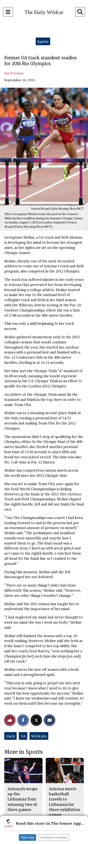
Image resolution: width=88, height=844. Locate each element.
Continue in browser (53, 837)
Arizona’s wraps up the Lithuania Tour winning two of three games (22, 799)
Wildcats (39, 736)
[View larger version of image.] (44, 147)
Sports (42, 41)
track (10, 736)
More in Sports (23, 752)
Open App (27, 837)
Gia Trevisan (13, 73)
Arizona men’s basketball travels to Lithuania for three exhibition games (64, 801)
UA (23, 736)
